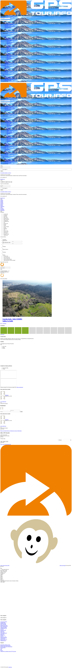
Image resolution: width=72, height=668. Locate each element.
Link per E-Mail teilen (18, 430)
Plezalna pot (9, 47)
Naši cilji (6, 70)
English (1, 201)
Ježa (7, 59)
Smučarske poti (9, 49)
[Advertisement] (36, 357)
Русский (1, 208)
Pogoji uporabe (2, 647)
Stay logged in (5, 169)
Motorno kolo (9, 55)
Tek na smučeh (9, 50)
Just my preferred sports (8, 259)
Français (1, 203)
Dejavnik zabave (5, 249)
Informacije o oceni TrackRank (10, 78)
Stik (5, 71)
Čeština (1, 199)
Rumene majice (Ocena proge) (5, 645)
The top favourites (8, 121)
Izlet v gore (8, 45)
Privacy (1, 650)
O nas (4, 69)
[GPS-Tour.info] (36, 14)
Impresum (6, 72)
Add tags (1, 438)
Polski (1, 207)
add (1, 441)
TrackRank (4, 239)
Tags (4, 438)
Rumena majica (7, 67)
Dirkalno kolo (9, 43)
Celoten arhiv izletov (8, 122)
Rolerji (8, 54)
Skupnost (4, 65)
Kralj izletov (7, 66)
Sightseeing (9, 139)
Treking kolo (9, 44)
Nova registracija (5, 156)
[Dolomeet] (3, 395)
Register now (2, 179)
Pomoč (4, 23)
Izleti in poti (5, 36)
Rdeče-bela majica (8, 68)
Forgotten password (8, 27)
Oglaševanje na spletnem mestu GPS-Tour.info (8, 651)
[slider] (37, 245)
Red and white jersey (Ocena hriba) (6, 646)
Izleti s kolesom (9, 42)
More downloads (63, 565)
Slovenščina (2, 210)
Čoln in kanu (9, 57)
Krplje (8, 48)
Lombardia (4, 323)
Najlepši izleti (7, 38)
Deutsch (1, 200)
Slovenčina (2, 209)
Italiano (1, 205)
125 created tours (3, 401)
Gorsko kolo (9, 40)
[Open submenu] (5, 23)
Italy (1, 323)
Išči (5, 37)
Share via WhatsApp (10, 430)
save (7, 441)
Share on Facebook (3, 430)
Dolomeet (6, 395)
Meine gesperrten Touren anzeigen (9, 260)
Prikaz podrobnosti (20, 387)
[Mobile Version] (2, 334)
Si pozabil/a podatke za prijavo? (5, 172)
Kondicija (4, 252)
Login (1, 29)
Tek (7, 52)
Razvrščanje (5, 278)
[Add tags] (36, 440)
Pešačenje (8, 46)
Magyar (1, 204)
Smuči (5, 225)
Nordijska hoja (9, 53)
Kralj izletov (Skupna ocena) (5, 644)
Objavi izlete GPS (8, 25)
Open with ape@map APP (4, 565)
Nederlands (2, 206)
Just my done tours (7, 258)
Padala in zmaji (9, 58)
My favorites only (7, 257)
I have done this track (5, 569)
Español (1, 202)
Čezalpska (8, 41)
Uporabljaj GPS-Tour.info (9, 24)
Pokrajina (4, 246)
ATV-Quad (8, 138)
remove (4, 441)
